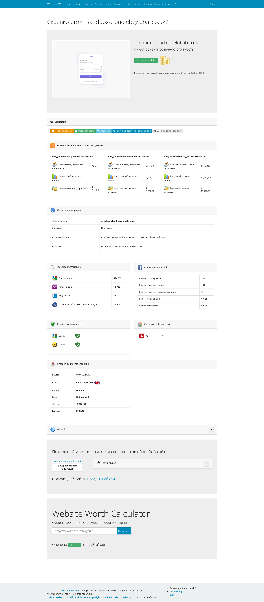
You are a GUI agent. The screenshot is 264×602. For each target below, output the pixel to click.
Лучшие (99, 4)
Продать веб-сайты (123, 4)
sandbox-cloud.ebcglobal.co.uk (67, 461)
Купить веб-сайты (143, 4)
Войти (213, 4)
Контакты (158, 4)
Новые (108, 4)
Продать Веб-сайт (102, 478)
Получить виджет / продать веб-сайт (133, 130)
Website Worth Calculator (64, 4)
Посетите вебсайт (63, 130)
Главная (88, 4)
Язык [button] (167, 4)
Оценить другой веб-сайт (168, 130)
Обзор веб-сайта (85, 130)
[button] (176, 4)
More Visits (104, 130)
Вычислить (124, 530)
